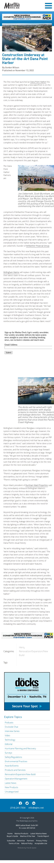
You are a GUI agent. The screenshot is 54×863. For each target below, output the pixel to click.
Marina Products (21, 833)
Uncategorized (11, 791)
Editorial (8, 744)
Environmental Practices (16, 761)
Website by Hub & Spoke (27, 848)
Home (9, 833)
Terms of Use (14, 843)
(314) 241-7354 (17, 807)
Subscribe (11, 840)
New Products (11, 787)
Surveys (8, 752)
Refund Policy (27, 843)
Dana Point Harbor (38, 82)
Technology (10, 739)
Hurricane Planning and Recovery (20, 748)
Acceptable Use (41, 843)
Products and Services (15, 770)
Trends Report (43, 836)
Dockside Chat (11, 726)
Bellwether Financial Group (37, 245)
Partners (30, 840)
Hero (21, 647)
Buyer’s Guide (12, 836)
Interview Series (12, 731)
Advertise (21, 840)
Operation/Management (16, 778)
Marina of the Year (27, 836)
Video (7, 735)
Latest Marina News (38, 833)
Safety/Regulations (13, 757)
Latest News (10, 783)
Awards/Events (12, 765)
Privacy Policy (41, 840)
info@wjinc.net (36, 807)
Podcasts (9, 722)
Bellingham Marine (11, 272)
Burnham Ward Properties (36, 485)
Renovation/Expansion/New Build (20, 774)
